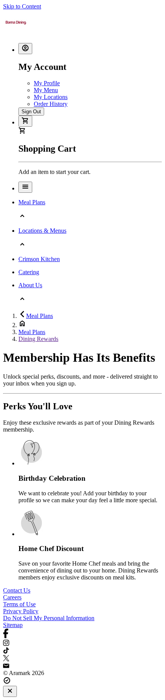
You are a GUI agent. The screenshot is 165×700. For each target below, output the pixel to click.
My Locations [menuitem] (51, 97)
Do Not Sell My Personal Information (48, 618)
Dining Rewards (38, 339)
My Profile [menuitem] (47, 83)
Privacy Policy (20, 611)
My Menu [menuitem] (46, 90)
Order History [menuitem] (51, 104)
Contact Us (16, 590)
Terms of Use (19, 604)
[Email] (82, 666)
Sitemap (13, 625)
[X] (82, 659)
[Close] (10, 691)
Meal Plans (39, 316)
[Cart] (25, 121)
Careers (12, 597)
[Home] (15, 33)
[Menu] (25, 187)
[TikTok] (82, 651)
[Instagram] (82, 643)
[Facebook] (82, 634)
